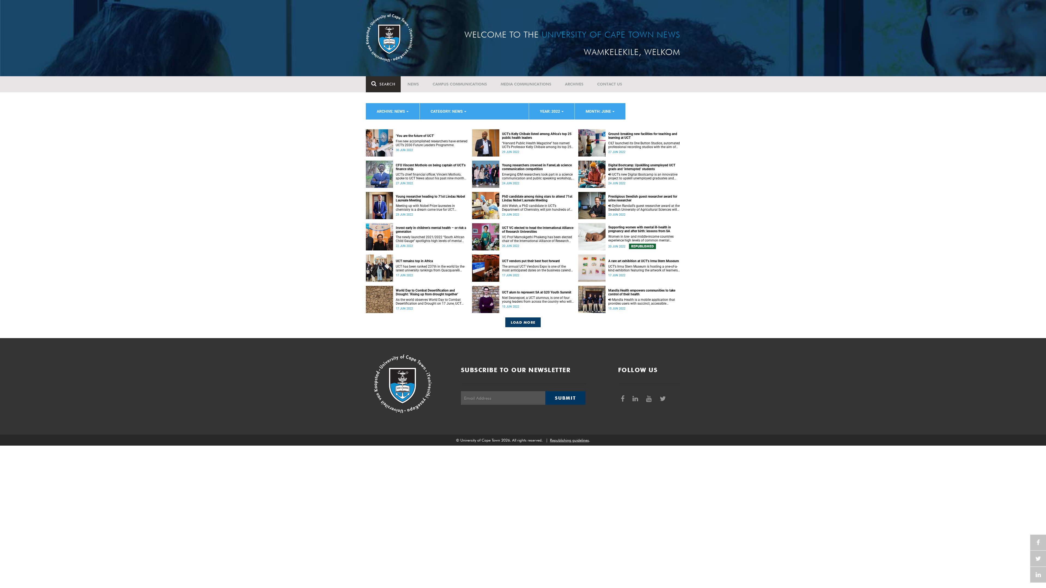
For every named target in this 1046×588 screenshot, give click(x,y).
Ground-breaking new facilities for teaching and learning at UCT (642, 136)
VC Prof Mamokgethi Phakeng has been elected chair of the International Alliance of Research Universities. (537, 239)
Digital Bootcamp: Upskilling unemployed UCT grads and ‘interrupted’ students (641, 167)
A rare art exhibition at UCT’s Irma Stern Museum (643, 261)
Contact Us (609, 84)
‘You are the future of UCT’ (415, 136)
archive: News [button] (391, 111)
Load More (523, 322)
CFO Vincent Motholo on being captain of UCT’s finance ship (431, 167)
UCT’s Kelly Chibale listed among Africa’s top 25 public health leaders (536, 136)
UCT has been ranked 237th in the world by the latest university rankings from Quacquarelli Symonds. (430, 268)
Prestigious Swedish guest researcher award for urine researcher (642, 198)
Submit (565, 398)
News (413, 84)
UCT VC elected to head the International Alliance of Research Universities (537, 230)
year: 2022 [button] (550, 111)
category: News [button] (447, 111)
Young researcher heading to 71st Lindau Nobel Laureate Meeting (430, 198)
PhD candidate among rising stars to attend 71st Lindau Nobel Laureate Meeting (537, 198)
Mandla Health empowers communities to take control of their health (641, 292)
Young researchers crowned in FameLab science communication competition (537, 167)
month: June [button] (599, 111)
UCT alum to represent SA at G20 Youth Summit (536, 292)
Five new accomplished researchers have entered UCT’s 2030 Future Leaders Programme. (431, 143)
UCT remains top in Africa (414, 261)
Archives (574, 84)
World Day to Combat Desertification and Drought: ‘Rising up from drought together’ (427, 292)
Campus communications (460, 84)
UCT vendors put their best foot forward (531, 261)
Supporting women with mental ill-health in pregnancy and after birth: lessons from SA (639, 229)
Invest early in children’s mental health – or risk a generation (431, 230)
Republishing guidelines (569, 440)
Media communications (526, 84)
